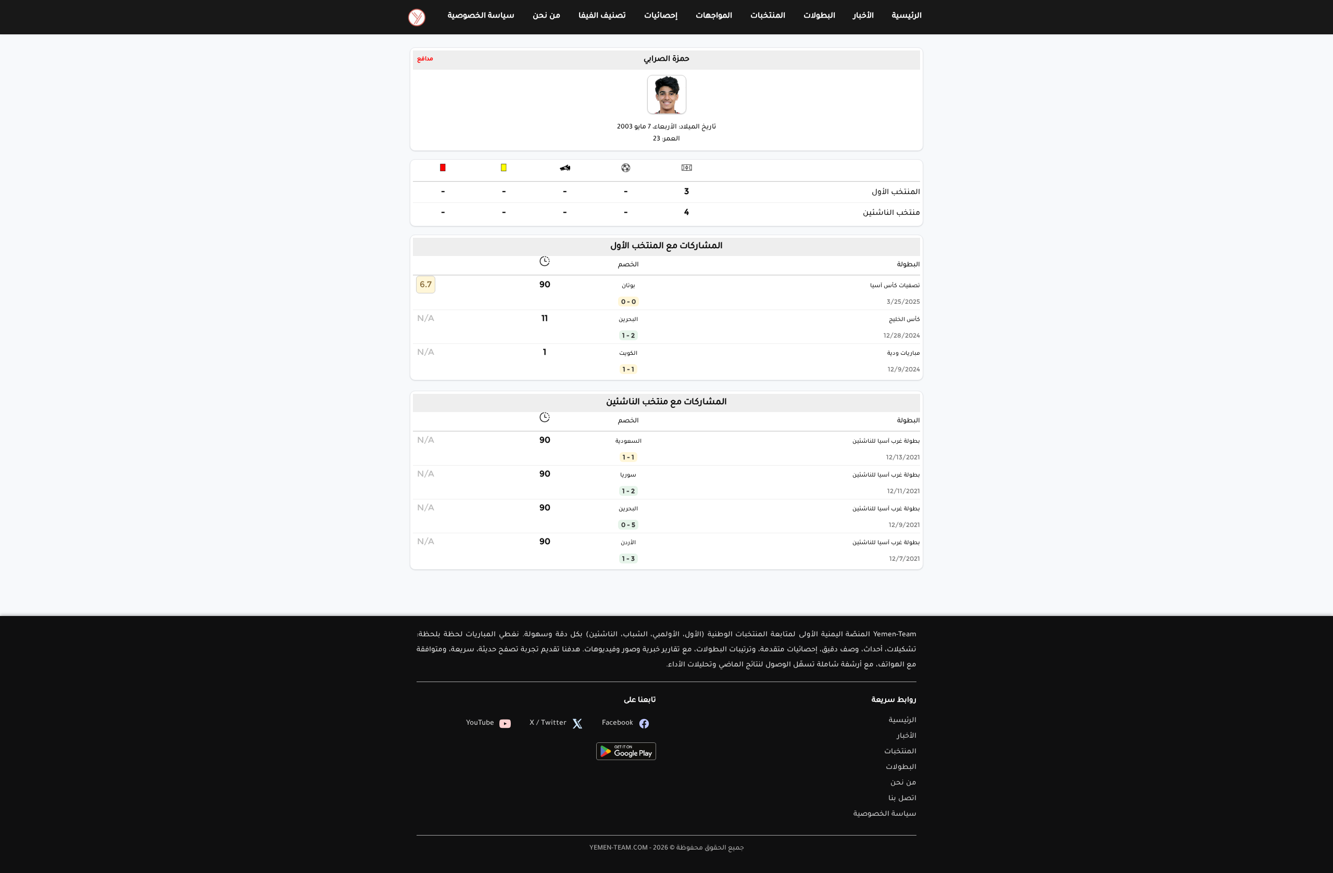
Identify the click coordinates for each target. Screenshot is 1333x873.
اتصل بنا (902, 799)
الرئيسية (907, 16)
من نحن (546, 16)
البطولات (819, 16)
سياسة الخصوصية (481, 16)
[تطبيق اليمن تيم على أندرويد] (626, 751)
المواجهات (714, 16)
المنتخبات (767, 16)
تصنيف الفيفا (602, 16)
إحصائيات (660, 16)
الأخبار (863, 16)
